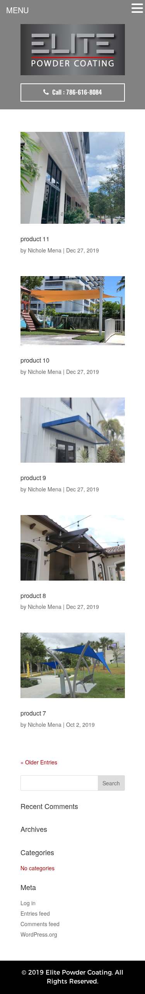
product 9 (33, 477)
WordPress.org (38, 934)
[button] (137, 8)
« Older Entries (38, 762)
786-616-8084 (84, 92)
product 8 (33, 595)
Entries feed (35, 913)
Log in (28, 903)
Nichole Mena (44, 250)
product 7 (33, 713)
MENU (17, 10)
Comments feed (40, 924)
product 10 (34, 360)
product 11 (34, 238)
